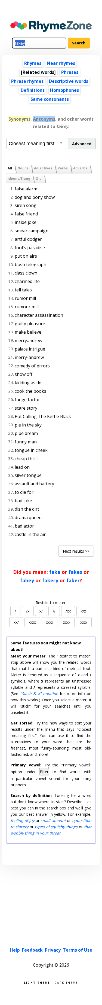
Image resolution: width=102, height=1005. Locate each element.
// (54, 611)
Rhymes (32, 63)
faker (73, 580)
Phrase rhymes (27, 81)
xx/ (16, 622)
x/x (83, 611)
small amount (53, 820)
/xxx (32, 622)
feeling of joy (22, 820)
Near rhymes (61, 63)
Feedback (32, 950)
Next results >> (76, 551)
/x (27, 611)
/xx (68, 611)
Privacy (53, 950)
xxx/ (83, 622)
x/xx (49, 622)
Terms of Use (77, 950)
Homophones (64, 90)
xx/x (66, 622)
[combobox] (36, 143)
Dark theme (66, 982)
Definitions (33, 90)
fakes (75, 572)
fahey (27, 580)
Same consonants (49, 99)
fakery (50, 580)
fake (54, 572)
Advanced (81, 143)
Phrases (69, 72)
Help (15, 950)
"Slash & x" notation (39, 693)
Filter (44, 771)
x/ (41, 611)
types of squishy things (56, 826)
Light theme (37, 982)
